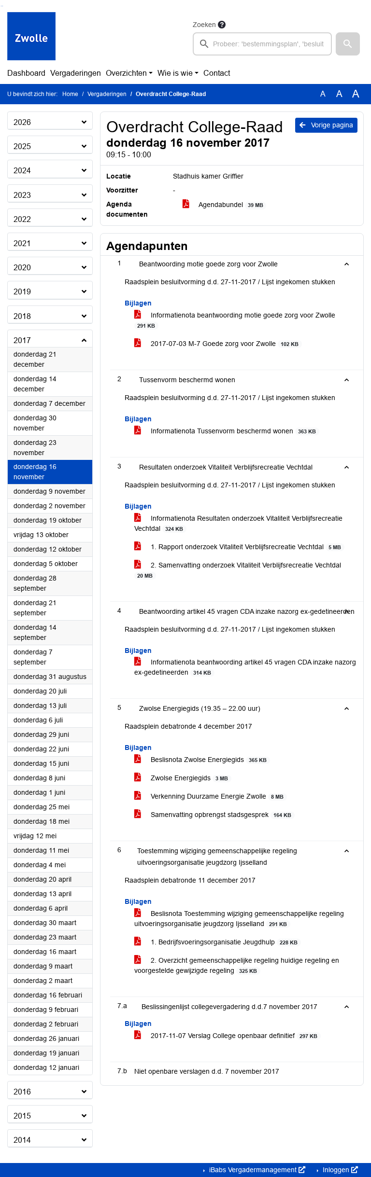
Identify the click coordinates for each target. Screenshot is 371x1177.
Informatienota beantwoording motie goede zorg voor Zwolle (236, 320)
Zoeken (204, 24)
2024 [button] (22, 170)
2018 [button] (22, 316)
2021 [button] (22, 243)
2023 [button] (22, 195)
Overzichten (126, 73)
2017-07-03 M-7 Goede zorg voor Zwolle (224, 343)
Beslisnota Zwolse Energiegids (208, 759)
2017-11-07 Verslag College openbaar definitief (233, 1035)
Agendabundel (230, 204)
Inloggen (336, 1170)
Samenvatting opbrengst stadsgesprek (220, 814)
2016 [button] (22, 1092)
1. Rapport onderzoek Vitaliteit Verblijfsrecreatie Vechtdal (245, 547)
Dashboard (26, 73)
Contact (216, 73)
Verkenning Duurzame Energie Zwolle (216, 796)
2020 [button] (22, 267)
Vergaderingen (75, 73)
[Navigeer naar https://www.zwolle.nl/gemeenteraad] (31, 37)
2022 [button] (22, 219)
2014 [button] (22, 1140)
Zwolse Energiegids (188, 778)
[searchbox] (262, 43)
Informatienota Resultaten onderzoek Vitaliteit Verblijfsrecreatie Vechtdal (238, 523)
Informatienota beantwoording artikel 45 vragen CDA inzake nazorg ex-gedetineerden (245, 667)
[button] (348, 43)
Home (70, 94)
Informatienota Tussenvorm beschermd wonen (232, 431)
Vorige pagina (331, 125)
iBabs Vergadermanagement (253, 1170)
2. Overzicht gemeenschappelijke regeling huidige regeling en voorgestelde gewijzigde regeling (236, 965)
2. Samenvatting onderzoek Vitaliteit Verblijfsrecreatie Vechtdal (239, 570)
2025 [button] (22, 146)
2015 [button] (22, 1116)
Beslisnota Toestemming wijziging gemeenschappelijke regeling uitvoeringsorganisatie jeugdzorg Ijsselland (239, 919)
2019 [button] (22, 292)
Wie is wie (175, 73)
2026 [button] (22, 122)
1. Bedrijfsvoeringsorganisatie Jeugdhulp (223, 942)
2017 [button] (22, 340)
